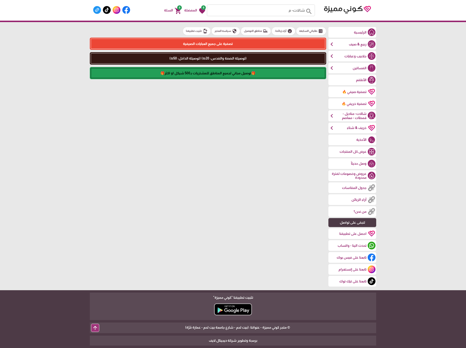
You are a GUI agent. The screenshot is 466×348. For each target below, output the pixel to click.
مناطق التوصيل (256, 31)
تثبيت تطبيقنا (197, 31)
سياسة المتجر (226, 31)
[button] (195, 10)
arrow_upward (95, 328)
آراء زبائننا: (283, 31)
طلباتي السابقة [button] (311, 31)
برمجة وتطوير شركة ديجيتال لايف (233, 340)
